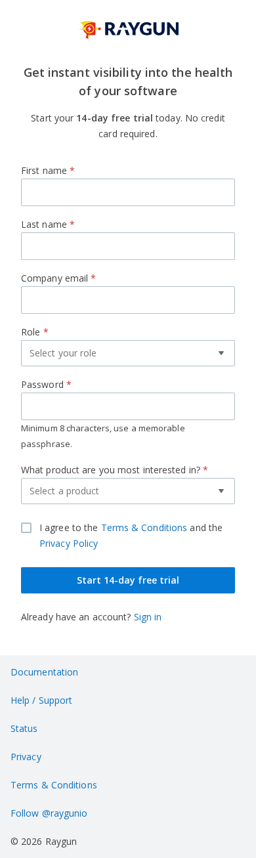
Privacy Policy (68, 543)
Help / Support (41, 700)
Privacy (26, 756)
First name (48, 170)
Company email (58, 278)
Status (24, 728)
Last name (48, 224)
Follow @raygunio (49, 813)
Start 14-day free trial (128, 580)
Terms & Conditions (144, 527)
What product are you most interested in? (114, 483)
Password (103, 414)
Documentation (44, 672)
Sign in (148, 617)
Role (80, 346)
